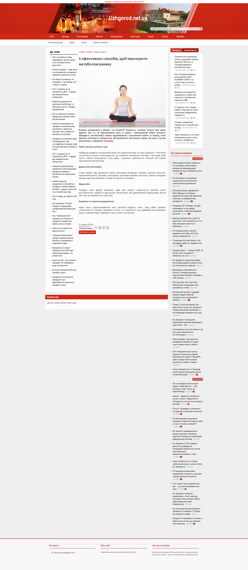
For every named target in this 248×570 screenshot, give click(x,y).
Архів (84, 42)
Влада (65, 36)
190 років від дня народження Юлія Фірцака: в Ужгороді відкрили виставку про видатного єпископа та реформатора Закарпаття (187, 195)
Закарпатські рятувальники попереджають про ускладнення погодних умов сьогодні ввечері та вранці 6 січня (64, 144)
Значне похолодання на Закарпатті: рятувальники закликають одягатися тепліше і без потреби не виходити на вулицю (63, 129)
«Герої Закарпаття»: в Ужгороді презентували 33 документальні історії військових (187, 372)
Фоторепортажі (55, 42)
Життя (99, 36)
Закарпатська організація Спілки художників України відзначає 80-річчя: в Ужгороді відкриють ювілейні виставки (186, 62)
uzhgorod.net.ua (192, 554)
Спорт (165, 36)
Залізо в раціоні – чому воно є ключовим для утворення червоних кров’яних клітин (64, 72)
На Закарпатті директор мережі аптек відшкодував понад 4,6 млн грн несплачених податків (187, 263)
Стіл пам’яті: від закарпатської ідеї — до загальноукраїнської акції (186, 486)
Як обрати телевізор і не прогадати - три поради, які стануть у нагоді (64, 82)
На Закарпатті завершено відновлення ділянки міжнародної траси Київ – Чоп (187, 322)
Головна (82, 52)
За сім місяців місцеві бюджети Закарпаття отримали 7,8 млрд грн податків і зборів (186, 511)
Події (151, 36)
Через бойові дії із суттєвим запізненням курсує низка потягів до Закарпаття (187, 137)
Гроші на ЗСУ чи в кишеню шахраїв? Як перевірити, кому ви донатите (64, 263)
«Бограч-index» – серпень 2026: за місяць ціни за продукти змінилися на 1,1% (188, 253)
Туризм (180, 36)
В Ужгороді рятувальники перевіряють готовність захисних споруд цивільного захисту (187, 473)
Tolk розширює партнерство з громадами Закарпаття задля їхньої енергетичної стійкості (186, 342)
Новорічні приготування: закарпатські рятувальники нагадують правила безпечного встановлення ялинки (64, 171)
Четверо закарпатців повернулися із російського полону (187, 125)
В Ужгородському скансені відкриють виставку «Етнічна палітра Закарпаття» (185, 233)
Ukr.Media (108, 141)
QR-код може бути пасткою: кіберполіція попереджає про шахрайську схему (185, 285)
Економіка (82, 36)
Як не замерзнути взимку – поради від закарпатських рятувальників (64, 116)
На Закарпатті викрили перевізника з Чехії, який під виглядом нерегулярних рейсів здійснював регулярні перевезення (186, 499)
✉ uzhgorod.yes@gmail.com (63, 553)
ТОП (51, 36)
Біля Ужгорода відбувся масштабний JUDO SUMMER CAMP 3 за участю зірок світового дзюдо (185, 79)
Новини (89, 52)
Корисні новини (100, 42)
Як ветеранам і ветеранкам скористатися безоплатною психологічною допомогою (185, 180)
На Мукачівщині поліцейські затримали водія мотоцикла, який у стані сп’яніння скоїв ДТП (187, 421)
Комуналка (116, 36)
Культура (135, 36)
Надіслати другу (87, 232)
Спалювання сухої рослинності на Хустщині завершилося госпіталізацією (188, 332)
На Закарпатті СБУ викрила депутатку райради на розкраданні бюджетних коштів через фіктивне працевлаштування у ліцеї (186, 448)
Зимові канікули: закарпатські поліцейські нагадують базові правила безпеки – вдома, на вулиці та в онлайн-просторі (64, 186)
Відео (72, 42)
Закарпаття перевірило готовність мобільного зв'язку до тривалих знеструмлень (188, 521)
